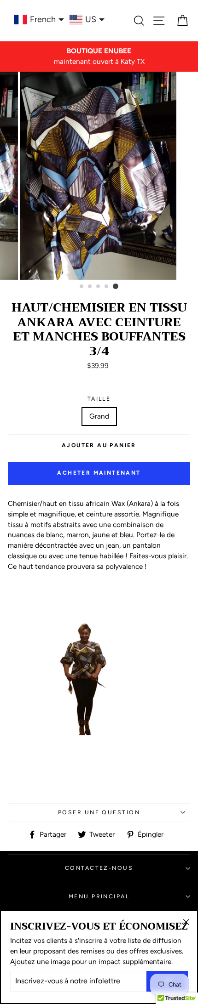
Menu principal (99, 896)
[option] (99, 56)
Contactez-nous (99, 867)
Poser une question (99, 812)
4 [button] (107, 286)
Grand (99, 416)
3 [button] (98, 286)
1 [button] (82, 286)
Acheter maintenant (98, 473)
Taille (99, 398)
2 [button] (90, 286)
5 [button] (115, 286)
